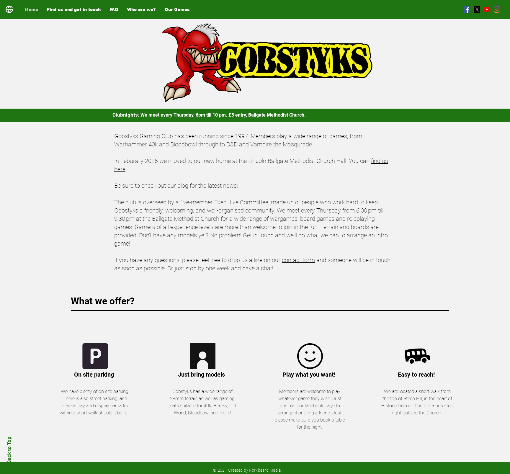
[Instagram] (497, 9)
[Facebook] (467, 9)
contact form (298, 260)
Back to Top (9, 450)
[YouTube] (487, 9)
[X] (477, 9)
